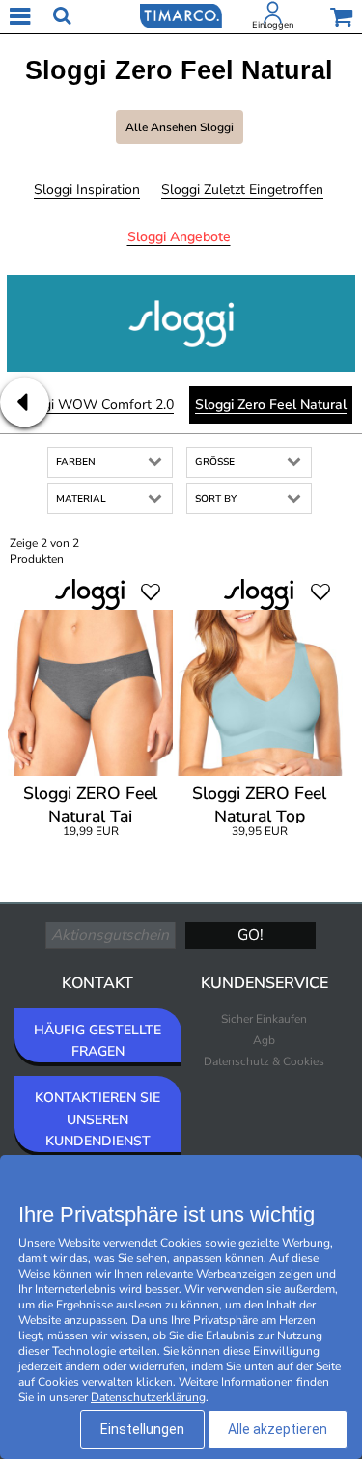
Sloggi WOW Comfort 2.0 (94, 405)
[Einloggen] (273, 16)
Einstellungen (142, 1429)
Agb (264, 1040)
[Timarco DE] (180, 14)
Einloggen (272, 25)
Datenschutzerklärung (148, 1397)
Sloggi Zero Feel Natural (271, 405)
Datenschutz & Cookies (264, 1061)
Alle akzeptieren (277, 1429)
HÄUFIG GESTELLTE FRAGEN (97, 1040)
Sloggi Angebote (179, 237)
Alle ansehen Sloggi (179, 127)
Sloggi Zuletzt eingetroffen (242, 189)
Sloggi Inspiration (87, 189)
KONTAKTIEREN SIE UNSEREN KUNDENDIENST (97, 1118)
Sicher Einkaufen (264, 1019)
